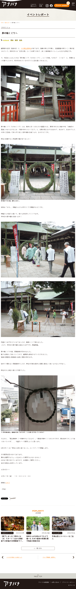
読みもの (7, 22)
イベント (6, 40)
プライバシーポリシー (68, 582)
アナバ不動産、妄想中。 (49, 557)
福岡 (16, 40)
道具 (20, 40)
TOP (2, 22)
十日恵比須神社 (26, 48)
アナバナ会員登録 (43, 582)
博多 (11, 40)
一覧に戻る (38, 548)
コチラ (7, 483)
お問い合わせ (55, 582)
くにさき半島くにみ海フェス (14, 557)
